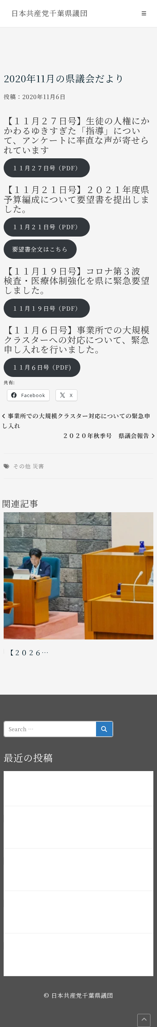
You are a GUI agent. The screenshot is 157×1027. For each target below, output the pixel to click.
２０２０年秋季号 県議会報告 (105, 435)
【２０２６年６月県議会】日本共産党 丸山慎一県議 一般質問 (78, 874)
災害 (38, 466)
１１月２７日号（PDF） (46, 168)
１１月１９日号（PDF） (46, 308)
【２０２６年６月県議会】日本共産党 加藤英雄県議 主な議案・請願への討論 (78, 789)
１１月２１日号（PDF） (46, 227)
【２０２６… (28, 652)
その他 (22, 466)
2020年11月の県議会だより (64, 78)
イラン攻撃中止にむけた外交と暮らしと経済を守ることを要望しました (78, 959)
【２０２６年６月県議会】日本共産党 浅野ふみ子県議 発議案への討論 (78, 832)
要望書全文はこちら (40, 249)
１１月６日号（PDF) (42, 367)
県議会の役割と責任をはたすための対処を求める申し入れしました (78, 917)
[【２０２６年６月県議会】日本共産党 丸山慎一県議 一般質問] (78, 576)
